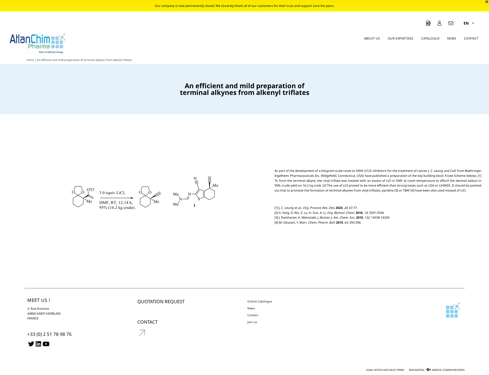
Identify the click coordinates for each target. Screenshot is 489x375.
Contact (252, 315)
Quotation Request (161, 301)
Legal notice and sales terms (385, 370)
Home (30, 60)
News (251, 308)
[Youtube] (46, 343)
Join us (252, 322)
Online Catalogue (259, 301)
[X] (31, 343)
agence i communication (445, 370)
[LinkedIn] (38, 343)
